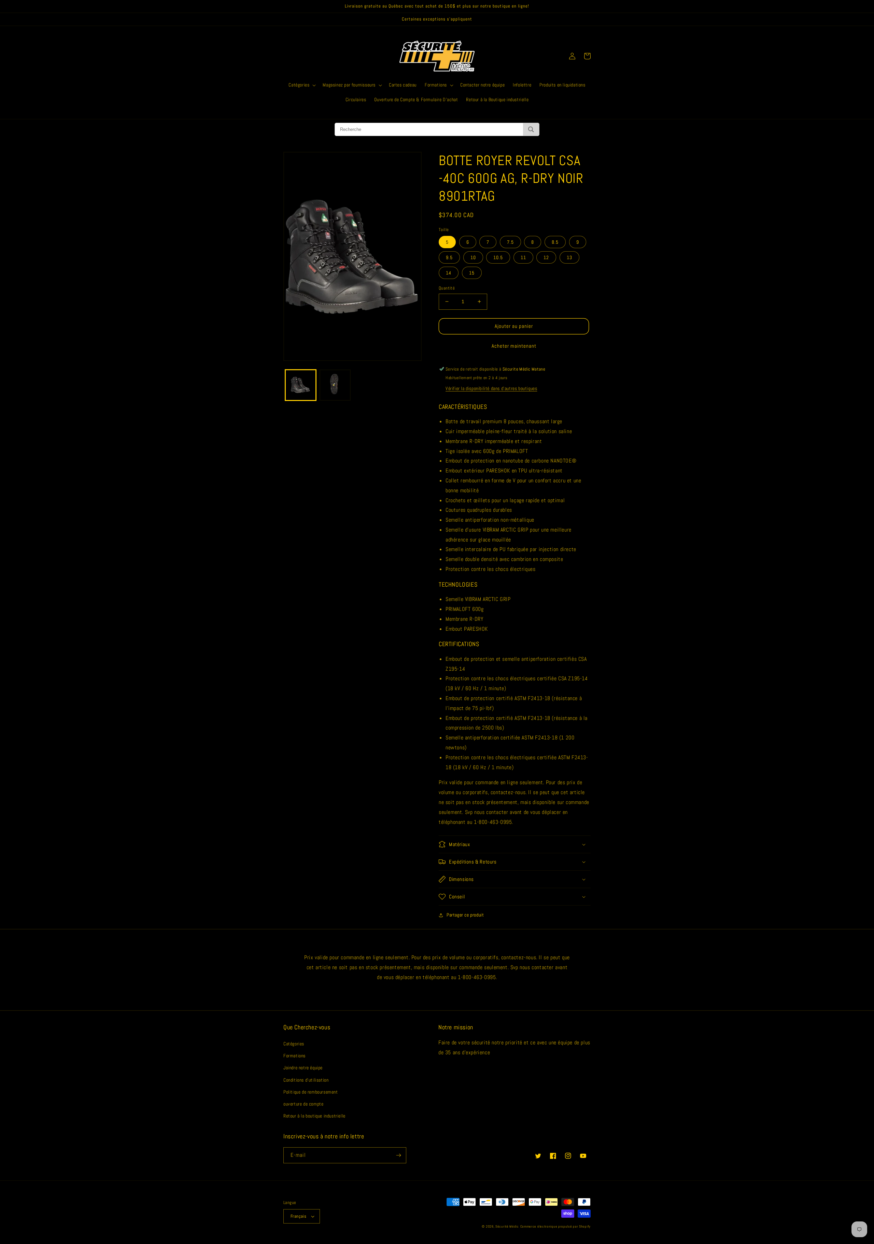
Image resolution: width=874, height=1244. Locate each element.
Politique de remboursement (310, 1092)
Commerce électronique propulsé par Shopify (555, 1226)
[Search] (531, 129)
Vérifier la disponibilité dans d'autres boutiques (491, 388)
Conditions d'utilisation (305, 1080)
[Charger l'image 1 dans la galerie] (300, 384)
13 (569, 257)
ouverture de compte (303, 1104)
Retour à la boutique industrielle (314, 1116)
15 (472, 273)
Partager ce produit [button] (465, 915)
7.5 (510, 242)
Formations (294, 1056)
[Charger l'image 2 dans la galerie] (335, 384)
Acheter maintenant (514, 346)
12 (546, 257)
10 (473, 257)
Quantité (447, 288)
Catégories (293, 1044)
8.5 (555, 242)
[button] (301, 85)
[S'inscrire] (398, 1155)
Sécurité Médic (507, 1226)
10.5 (498, 257)
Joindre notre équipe (303, 1068)
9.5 (449, 257)
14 (448, 273)
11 (523, 257)
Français (298, 1216)
